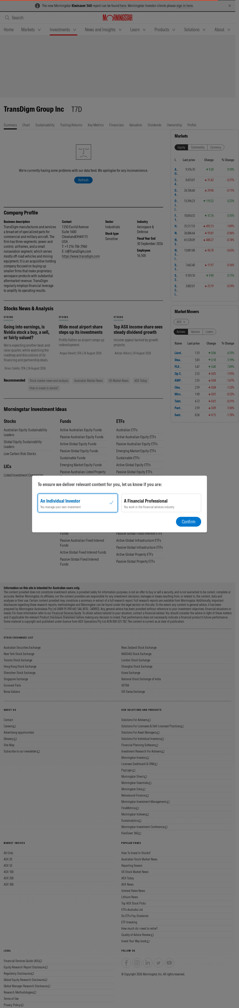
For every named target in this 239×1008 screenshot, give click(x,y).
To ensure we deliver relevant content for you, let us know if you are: (100, 484)
